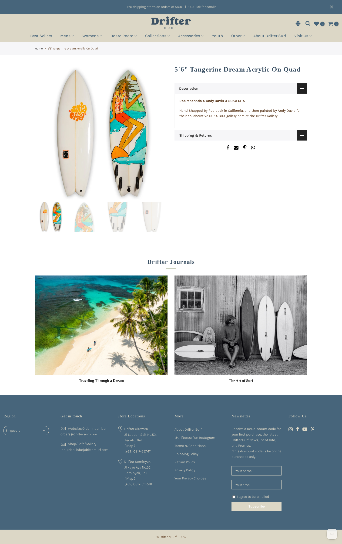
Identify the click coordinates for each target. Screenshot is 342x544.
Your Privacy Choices (190, 478)
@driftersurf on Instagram (194, 438)
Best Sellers (41, 36)
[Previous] (43, 133)
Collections (155, 36)
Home (39, 48)
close (334, 7)
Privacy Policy (184, 470)
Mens (65, 36)
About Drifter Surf (269, 36)
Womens (90, 36)
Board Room (122, 36)
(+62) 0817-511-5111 (138, 484)
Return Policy (184, 462)
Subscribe (256, 506)
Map (129, 446)
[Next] (159, 133)
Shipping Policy (186, 454)
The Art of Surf (241, 381)
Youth (217, 36)
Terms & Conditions (190, 446)
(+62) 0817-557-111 (137, 451)
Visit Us (301, 36)
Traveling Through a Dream (101, 381)
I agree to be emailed (253, 497)
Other (236, 36)
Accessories (189, 36)
